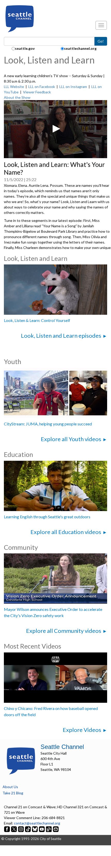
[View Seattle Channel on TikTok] (28, 828)
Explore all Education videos (65, 531)
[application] (55, 129)
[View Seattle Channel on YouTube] (42, 828)
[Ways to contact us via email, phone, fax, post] (56, 828)
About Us (10, 787)
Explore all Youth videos (71, 438)
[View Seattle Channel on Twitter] (14, 828)
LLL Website (14, 86)
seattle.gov (25, 48)
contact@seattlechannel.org (37, 823)
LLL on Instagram (73, 86)
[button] (55, 128)
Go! (101, 41)
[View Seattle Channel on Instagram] (21, 828)
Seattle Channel (62, 746)
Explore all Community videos (63, 630)
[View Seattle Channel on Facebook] (7, 828)
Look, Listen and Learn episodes (61, 335)
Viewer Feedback (37, 92)
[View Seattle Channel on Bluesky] (35, 828)
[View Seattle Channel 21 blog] (49, 828)
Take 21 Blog (13, 793)
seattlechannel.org (80, 48)
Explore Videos (82, 729)
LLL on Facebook (41, 86)
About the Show (17, 97)
